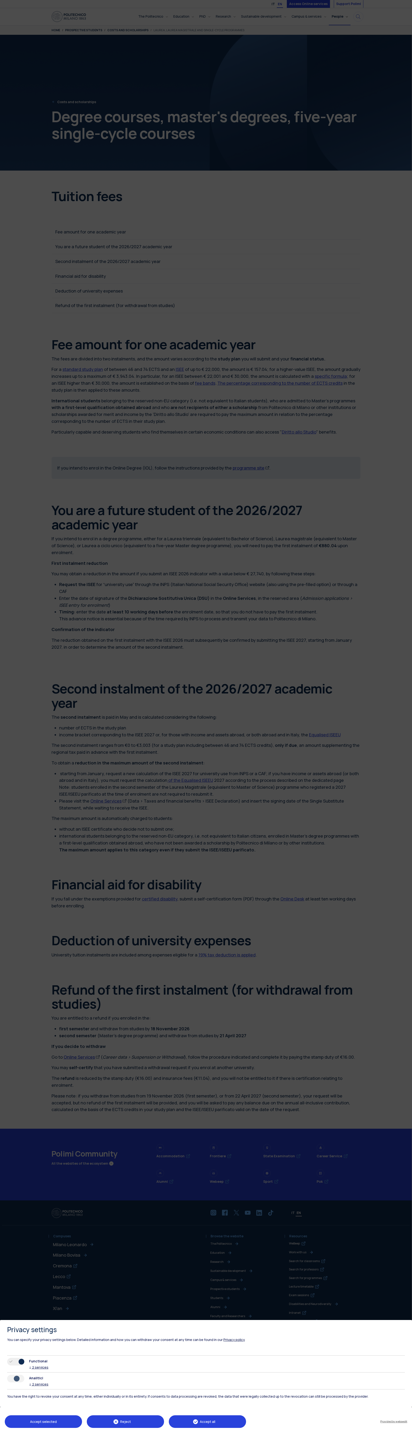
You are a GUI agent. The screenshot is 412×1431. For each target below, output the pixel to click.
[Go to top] (405, 1425)
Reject (125, 1421)
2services (38, 1367)
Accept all (207, 1421)
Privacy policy (234, 1339)
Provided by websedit (393, 1421)
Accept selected (43, 1421)
